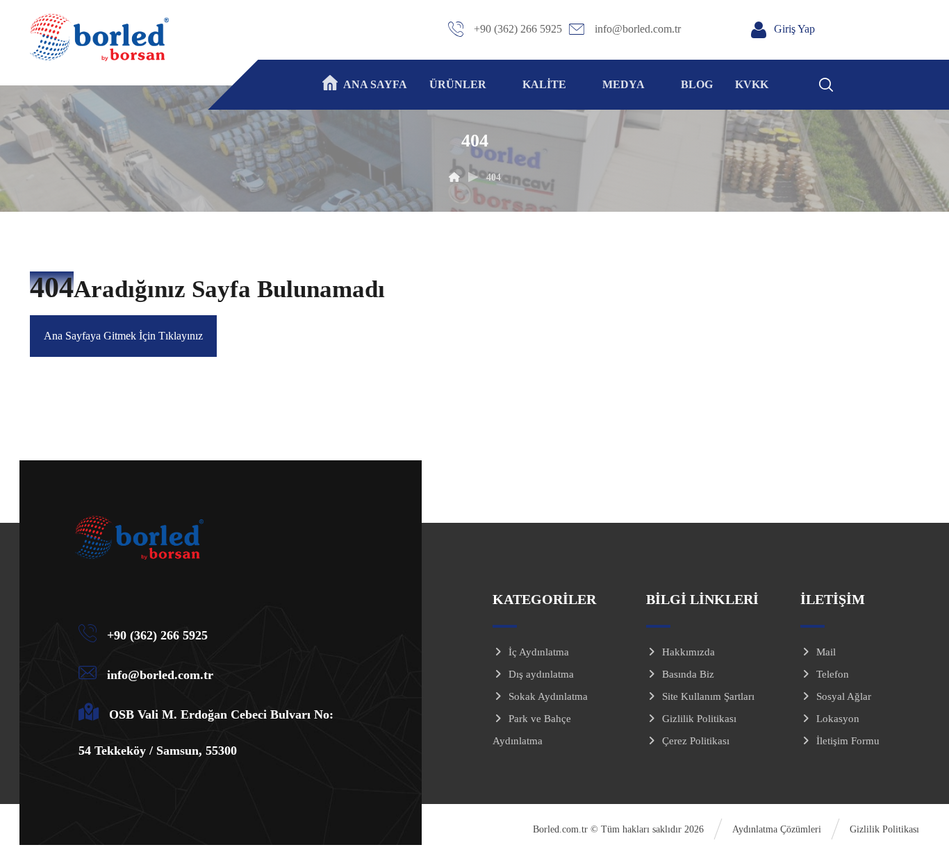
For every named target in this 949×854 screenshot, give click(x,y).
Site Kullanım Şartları (708, 696)
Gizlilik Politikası (699, 718)
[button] (844, 82)
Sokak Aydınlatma (548, 696)
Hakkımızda (688, 652)
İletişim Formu (848, 740)
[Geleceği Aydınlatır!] (99, 37)
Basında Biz (688, 674)
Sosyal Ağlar (843, 696)
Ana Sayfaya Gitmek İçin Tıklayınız (123, 336)
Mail (826, 652)
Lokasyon (837, 718)
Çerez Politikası (695, 740)
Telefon (832, 674)
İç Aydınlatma (539, 652)
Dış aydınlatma (541, 674)
